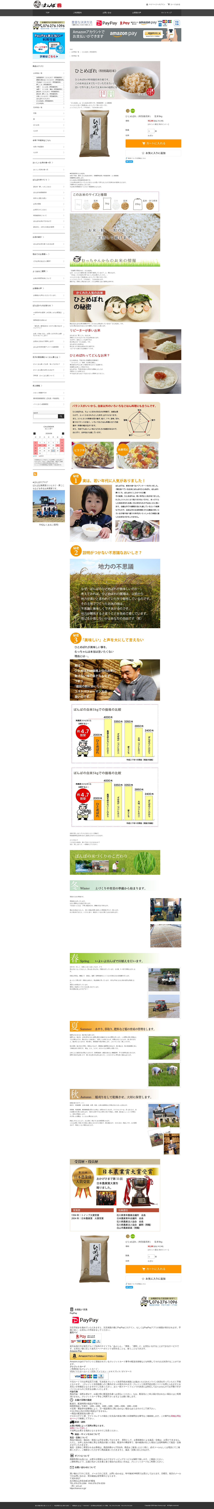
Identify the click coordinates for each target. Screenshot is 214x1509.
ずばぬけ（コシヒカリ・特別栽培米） (49, 82)
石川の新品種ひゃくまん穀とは (45, 357)
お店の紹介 (37, 237)
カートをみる (175, 4)
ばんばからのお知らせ (42, 305)
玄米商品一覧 (75, 56)
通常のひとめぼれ (76, 184)
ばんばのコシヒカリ (43, 98)
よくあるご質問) (51, 525)
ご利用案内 (77, 13)
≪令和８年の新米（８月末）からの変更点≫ (47, 313)
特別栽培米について (40, 215)
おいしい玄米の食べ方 (40, 169)
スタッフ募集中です (40, 393)
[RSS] (35, 474)
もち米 (35, 131)
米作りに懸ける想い (40, 198)
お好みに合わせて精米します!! (43, 341)
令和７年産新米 (38, 147)
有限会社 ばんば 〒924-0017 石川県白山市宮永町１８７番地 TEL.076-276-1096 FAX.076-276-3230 (102, 1505)
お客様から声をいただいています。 (45, 295)
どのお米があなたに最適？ (42, 261)
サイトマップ (166, 13)
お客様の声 (136, 13)
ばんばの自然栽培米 (40, 192)
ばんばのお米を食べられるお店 (43, 244)
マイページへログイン (157, 4)
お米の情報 (37, 204)
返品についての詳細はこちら (137, 158)
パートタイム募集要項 (40, 404)
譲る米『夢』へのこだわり (42, 187)
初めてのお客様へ (40, 254)
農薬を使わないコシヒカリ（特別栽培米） (50, 80)
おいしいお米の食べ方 (42, 163)
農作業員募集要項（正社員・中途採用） (46, 398)
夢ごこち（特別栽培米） (44, 84)
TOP (47, 13)
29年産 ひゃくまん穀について (43, 375)
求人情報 (36, 386)
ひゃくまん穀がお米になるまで (43, 370)
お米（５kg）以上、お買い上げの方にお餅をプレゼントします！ (47, 334)
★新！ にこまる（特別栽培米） (47, 87)
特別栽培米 (100, 103)
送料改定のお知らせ (40, 320)
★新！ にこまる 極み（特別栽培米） (49, 89)
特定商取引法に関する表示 (61, 1505)
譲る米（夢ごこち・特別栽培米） (47, 94)
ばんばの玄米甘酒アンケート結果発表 (46, 347)
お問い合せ (107, 13)
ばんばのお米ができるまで (42, 221)
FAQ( (41, 525)
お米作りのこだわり (40, 210)
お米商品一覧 (75, 52)
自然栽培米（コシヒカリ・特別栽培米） (49, 77)
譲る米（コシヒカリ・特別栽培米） (48, 91)
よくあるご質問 (39, 271)
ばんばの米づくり (40, 180)
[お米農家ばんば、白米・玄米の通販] (48, 7)
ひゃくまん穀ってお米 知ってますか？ (46, 364)
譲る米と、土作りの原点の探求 (43, 227)
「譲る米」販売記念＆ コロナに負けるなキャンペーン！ (47, 327)
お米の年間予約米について (42, 278)
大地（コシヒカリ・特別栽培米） (47, 96)
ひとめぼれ (40, 103)
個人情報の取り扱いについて (43, 1505)
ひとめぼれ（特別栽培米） (90, 52)
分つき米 (36, 125)
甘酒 (34, 113)
